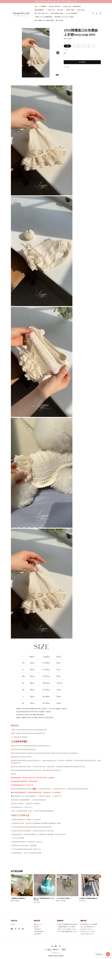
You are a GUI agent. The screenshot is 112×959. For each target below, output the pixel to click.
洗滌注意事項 (37, 934)
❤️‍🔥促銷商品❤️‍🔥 (77, 6)
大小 (65, 42)
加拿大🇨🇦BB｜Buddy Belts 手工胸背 (63, 17)
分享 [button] (67, 67)
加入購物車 (82, 62)
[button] (93, 13)
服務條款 (50, 955)
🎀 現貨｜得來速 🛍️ (54, 6)
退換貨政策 (61, 955)
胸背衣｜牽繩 (70, 10)
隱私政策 (55, 955)
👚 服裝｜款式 (50, 10)
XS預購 (67, 46)
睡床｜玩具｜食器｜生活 (41, 13)
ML (88, 46)
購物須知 (36, 926)
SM (78, 46)
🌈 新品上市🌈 (67, 6)
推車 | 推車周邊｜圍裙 (57, 13)
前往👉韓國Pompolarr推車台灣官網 (44, 20)
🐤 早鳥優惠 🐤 (43, 6)
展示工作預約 (59, 20)
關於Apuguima (38, 924)
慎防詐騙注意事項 (39, 931)
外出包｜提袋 (80, 10)
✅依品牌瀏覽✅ (39, 10)
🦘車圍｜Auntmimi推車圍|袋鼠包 (43, 17)
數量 (65, 53)
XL (66, 49)
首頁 (36, 6)
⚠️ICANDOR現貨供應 (71, 13)
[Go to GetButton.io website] (108, 957)
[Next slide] (57, 52)
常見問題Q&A (37, 929)
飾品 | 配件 (60, 10)
